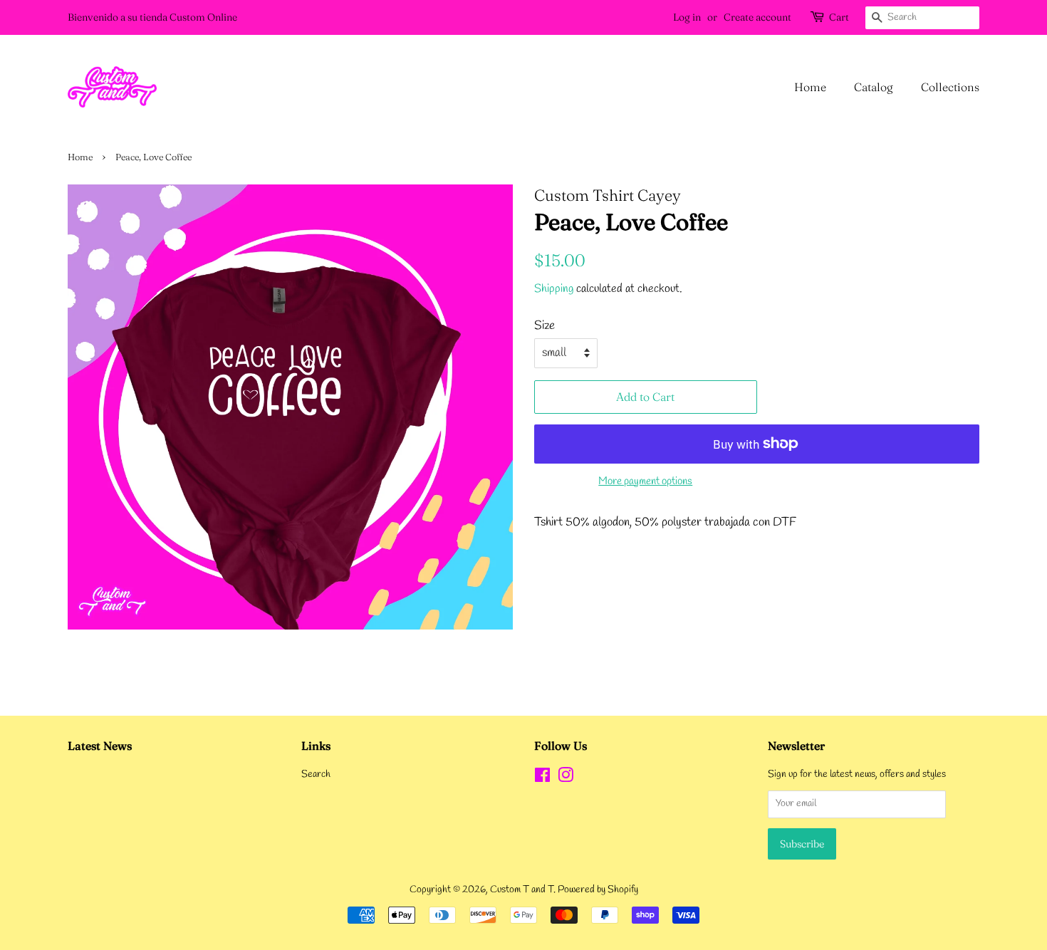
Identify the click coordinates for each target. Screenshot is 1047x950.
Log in (687, 17)
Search (315, 774)
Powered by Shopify (598, 890)
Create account (757, 17)
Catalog (873, 87)
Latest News (100, 745)
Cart (839, 17)
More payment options (645, 481)
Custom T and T (521, 890)
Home (810, 87)
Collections (950, 87)
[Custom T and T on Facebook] (542, 778)
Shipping (553, 288)
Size (544, 326)
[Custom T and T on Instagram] (565, 778)
